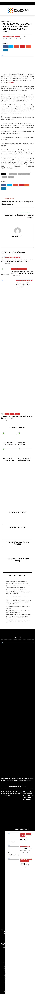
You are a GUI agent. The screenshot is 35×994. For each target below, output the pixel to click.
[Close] (7, 829)
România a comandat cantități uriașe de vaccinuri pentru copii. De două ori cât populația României (22, 274)
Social (18, 257)
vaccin (11, 177)
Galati (22, 846)
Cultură (5, 36)
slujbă (27, 174)
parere (20, 174)
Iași (5, 973)
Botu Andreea (17, 236)
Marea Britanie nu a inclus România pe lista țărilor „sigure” (26, 840)
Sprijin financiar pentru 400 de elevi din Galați (18, 614)
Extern (18, 280)
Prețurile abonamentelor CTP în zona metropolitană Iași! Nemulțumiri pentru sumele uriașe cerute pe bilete (19, 591)
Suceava (17, 414)
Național (11, 36)
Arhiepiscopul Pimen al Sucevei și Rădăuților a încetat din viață (17, 417)
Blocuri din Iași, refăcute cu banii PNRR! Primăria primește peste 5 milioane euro (11, 793)
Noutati (7, 257)
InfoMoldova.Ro (7, 158)
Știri (27, 861)
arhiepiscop (13, 174)
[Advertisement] (17, 486)
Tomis (4, 177)
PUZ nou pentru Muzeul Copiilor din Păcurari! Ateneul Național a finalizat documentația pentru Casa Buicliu (18, 602)
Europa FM (10, 82)
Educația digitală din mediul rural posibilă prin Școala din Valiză (25, 461)
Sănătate (13, 257)
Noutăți (17, 36)
